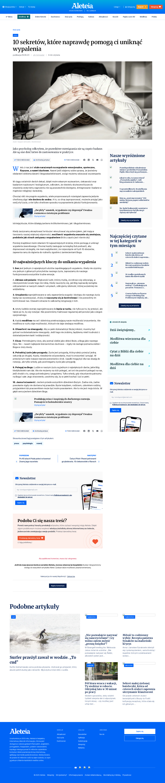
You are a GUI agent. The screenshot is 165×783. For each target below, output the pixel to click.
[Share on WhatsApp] (102, 160)
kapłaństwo (91, 617)
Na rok (102, 734)
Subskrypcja (82, 741)
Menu (10, 17)
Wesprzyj (154, 7)
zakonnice (129, 665)
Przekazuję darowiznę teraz (29, 538)
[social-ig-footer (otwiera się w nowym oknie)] (89, 767)
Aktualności (103, 17)
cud (13, 617)
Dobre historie (40, 17)
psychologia (28, 443)
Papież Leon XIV (129, 17)
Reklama (81, 748)
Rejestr (140, 7)
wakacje (90, 665)
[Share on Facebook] (84, 160)
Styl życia (68, 17)
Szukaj (32, 7)
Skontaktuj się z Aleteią (112, 775)
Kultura (91, 17)
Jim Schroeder (38, 55)
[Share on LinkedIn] (89, 160)
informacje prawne (76, 775)
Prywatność (126, 775)
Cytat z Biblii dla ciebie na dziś (126, 353)
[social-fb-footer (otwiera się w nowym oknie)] (80, 767)
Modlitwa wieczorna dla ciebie (128, 341)
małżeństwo (129, 617)
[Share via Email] (97, 160)
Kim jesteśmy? (61, 775)
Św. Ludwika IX (91, 11)
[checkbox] (16, 495)
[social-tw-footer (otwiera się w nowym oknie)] (85, 767)
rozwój (39, 443)
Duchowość (55, 17)
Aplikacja (81, 738)
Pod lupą (80, 17)
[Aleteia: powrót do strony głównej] (82, 5)
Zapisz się (21, 503)
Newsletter (82, 734)
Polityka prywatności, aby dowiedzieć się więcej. (129, 405)
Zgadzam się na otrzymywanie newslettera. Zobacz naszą (45, 496)
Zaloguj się (131, 7)
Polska (154, 17)
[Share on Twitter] (93, 160)
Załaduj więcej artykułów (130, 220)
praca (16, 443)
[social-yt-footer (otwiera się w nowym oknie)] (76, 767)
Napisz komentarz (58, 586)
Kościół (115, 17)
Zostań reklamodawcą (93, 775)
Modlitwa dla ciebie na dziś (126, 366)
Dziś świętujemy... (122, 330)
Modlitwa (22, 17)
